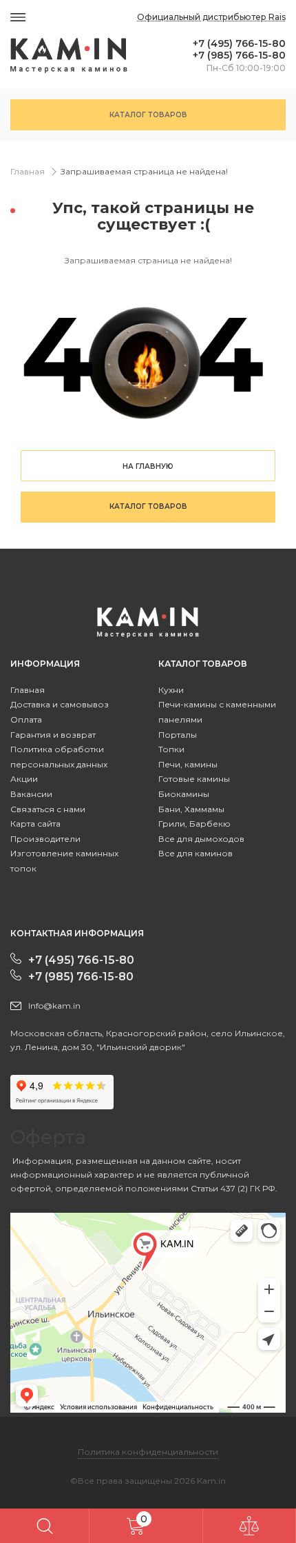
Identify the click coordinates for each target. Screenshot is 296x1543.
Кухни (171, 690)
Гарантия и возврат (53, 734)
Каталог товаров (148, 114)
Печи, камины (188, 764)
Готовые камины (194, 779)
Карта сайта (35, 823)
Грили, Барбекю (194, 823)
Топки (171, 749)
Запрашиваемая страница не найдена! (144, 171)
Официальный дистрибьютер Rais (211, 17)
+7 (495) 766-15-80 (239, 44)
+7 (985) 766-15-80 (239, 55)
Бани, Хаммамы (191, 809)
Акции (24, 779)
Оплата (26, 719)
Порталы (177, 734)
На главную (148, 466)
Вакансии (31, 794)
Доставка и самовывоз (59, 704)
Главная (27, 171)
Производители (45, 839)
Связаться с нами (47, 809)
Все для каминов (195, 853)
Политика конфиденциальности (148, 1451)
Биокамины (183, 794)
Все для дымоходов (201, 839)
